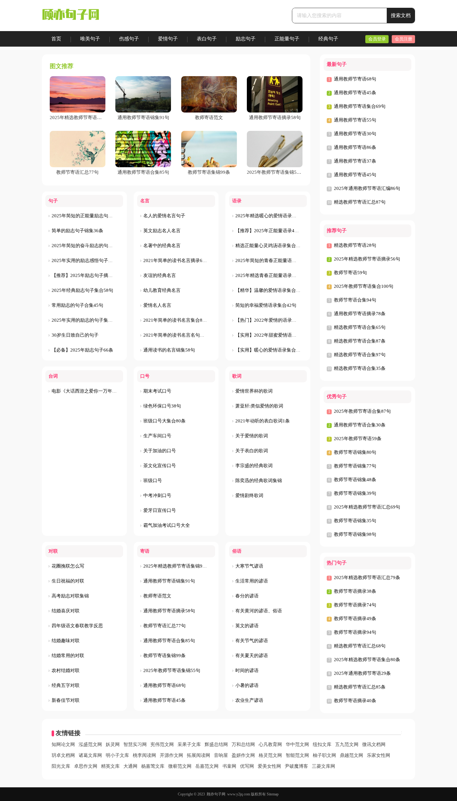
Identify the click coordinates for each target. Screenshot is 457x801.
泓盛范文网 (90, 744)
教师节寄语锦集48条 (355, 479)
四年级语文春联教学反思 (77, 625)
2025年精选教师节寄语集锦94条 (176, 566)
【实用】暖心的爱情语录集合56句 (270, 350)
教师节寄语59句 (350, 272)
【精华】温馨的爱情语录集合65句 (270, 290)
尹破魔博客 (296, 766)
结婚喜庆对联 (66, 610)
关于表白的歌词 (251, 450)
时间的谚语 (247, 670)
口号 (145, 376)
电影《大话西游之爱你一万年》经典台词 (94, 391)
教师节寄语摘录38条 (355, 591)
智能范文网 (297, 755)
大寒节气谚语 (249, 566)
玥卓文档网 (63, 755)
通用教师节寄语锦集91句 (169, 580)
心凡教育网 (270, 744)
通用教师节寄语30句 (355, 133)
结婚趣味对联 (66, 640)
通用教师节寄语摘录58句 (169, 610)
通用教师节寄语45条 (164, 700)
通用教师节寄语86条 (355, 147)
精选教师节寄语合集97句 (359, 354)
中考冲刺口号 (157, 495)
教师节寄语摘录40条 (355, 700)
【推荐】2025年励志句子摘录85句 (87, 275)
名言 (145, 200)
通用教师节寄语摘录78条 (359, 313)
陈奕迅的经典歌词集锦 (258, 480)
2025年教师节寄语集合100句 (363, 286)
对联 (53, 551)
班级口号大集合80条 (164, 420)
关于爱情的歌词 (251, 435)
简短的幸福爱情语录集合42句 (265, 305)
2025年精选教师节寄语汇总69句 (367, 506)
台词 (53, 376)
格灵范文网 (270, 755)
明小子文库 (117, 755)
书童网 (229, 766)
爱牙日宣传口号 (159, 510)
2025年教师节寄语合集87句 (362, 411)
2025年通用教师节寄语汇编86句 (367, 188)
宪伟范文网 (162, 744)
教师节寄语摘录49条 (355, 618)
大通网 (130, 766)
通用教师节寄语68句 (164, 685)
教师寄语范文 (157, 595)
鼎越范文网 (351, 755)
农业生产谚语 (249, 700)
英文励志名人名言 (162, 230)
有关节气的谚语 (251, 640)
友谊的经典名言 (159, 275)
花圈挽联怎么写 (68, 566)
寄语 (145, 551)
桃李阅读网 (144, 755)
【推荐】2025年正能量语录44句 (268, 230)
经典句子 (328, 38)
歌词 (237, 376)
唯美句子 (90, 38)
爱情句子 (168, 38)
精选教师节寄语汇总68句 (359, 645)
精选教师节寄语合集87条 (359, 340)
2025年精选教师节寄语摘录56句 (367, 258)
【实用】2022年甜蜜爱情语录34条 (270, 335)
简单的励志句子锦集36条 (77, 230)
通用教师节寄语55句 (355, 119)
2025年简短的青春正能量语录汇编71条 (275, 260)
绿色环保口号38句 (162, 405)
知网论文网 (63, 744)
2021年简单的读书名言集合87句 (176, 320)
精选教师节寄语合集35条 (359, 368)
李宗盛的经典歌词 (254, 465)
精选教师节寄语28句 (355, 245)
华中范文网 (297, 744)
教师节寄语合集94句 (355, 299)
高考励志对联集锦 (70, 595)
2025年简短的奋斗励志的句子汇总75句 (92, 245)
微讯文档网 (373, 744)
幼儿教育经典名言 (162, 290)
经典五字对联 (66, 685)
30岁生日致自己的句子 (75, 335)
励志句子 (246, 38)
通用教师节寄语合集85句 (169, 640)
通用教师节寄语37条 (355, 161)
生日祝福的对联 (68, 580)
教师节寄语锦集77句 (355, 465)
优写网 (247, 766)
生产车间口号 (157, 435)
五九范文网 (346, 744)
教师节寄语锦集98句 (355, 534)
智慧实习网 (135, 744)
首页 (56, 38)
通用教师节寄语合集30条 (359, 424)
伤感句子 (129, 38)
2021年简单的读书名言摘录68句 (176, 260)
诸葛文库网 (90, 755)
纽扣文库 (322, 744)
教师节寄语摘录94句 (355, 632)
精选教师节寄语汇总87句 (359, 202)
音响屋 (221, 755)
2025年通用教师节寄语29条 (362, 673)
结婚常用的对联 (68, 655)
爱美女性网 (269, 766)
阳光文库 (61, 766)
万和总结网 (243, 744)
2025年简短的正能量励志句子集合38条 (92, 215)
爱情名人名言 (157, 305)
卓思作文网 (85, 766)
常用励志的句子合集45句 (77, 305)
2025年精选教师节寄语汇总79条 (367, 577)
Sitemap (273, 794)
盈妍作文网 (243, 755)
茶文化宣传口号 (159, 465)
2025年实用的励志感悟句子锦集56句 (89, 260)
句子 (53, 200)
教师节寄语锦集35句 (355, 520)
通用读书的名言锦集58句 (169, 350)
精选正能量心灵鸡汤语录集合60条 (270, 245)
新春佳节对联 (66, 700)
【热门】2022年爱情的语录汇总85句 (273, 320)
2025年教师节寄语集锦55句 (171, 670)
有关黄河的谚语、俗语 (258, 610)
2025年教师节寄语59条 (357, 438)
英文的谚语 (247, 625)
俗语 (237, 551)
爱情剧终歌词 (249, 495)
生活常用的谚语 (251, 580)
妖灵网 (113, 744)
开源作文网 (171, 755)
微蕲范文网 (180, 766)
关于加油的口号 (159, 450)
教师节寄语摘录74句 (355, 604)
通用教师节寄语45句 (355, 174)
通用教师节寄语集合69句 (359, 106)
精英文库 (110, 766)
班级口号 (152, 480)
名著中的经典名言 (162, 245)
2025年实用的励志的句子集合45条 (87, 320)
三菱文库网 (323, 766)
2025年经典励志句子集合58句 (82, 290)
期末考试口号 (157, 391)
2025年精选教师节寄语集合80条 (367, 659)
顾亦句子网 (216, 794)
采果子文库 (189, 744)
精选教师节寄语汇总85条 (359, 686)
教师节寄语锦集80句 (355, 452)
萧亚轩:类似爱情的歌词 (259, 405)
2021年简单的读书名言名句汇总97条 (181, 335)
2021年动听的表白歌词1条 (262, 420)
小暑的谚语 (247, 685)
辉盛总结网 (216, 744)
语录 (237, 200)
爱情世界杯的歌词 (254, 391)
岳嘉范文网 (207, 766)
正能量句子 (287, 38)
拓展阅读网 (198, 755)
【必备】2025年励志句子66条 (82, 350)
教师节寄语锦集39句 (355, 493)
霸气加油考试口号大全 (166, 525)
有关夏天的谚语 (251, 655)
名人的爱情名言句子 (164, 215)
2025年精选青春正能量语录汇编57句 (273, 275)
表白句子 (207, 38)
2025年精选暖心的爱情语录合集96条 (273, 215)
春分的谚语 (247, 595)
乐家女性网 (378, 755)
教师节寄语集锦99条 (164, 655)
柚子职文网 (324, 755)
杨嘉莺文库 (152, 766)
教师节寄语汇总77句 (164, 625)
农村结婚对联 (66, 670)
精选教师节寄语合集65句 (359, 327)
